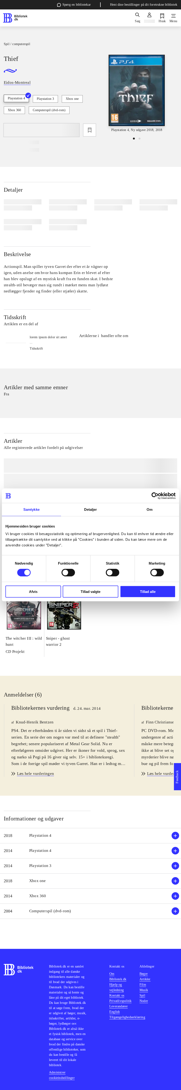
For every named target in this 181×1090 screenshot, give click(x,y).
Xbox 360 (14, 110)
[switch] (68, 572)
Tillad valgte (90, 591)
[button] (90, 835)
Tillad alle (148, 591)
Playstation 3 (45, 99)
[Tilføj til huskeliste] (89, 130)
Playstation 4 (16, 98)
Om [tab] (149, 509)
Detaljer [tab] (90, 509)
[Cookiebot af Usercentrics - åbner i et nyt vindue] (155, 495)
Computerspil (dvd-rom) (49, 110)
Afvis (33, 591)
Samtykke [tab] (31, 509)
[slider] (137, 93)
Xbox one (72, 99)
